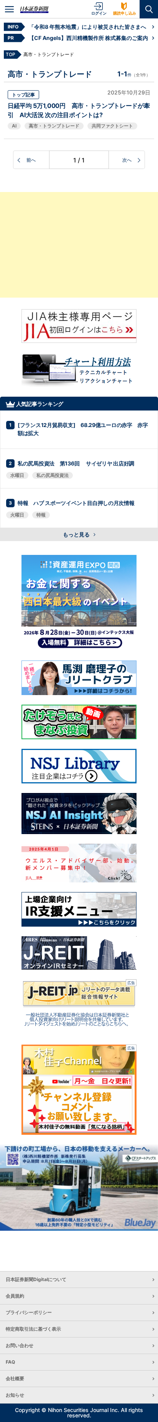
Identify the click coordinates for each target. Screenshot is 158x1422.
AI (14, 126)
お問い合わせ (19, 1345)
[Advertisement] (79, 245)
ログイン (99, 13)
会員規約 (15, 1296)
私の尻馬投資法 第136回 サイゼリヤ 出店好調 (76, 463)
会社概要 (15, 1378)
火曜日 (17, 515)
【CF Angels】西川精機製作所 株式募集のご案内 (88, 38)
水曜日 (17, 475)
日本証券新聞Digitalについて (36, 1279)
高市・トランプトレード (54, 126)
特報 (41, 515)
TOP (10, 54)
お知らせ (15, 1395)
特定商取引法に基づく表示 (33, 1329)
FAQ (10, 1362)
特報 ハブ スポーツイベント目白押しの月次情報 (76, 503)
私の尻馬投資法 (52, 475)
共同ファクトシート (112, 126)
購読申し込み (124, 13)
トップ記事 (23, 95)
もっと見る (77, 534)
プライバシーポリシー (29, 1312)
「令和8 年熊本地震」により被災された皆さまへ (87, 26)
